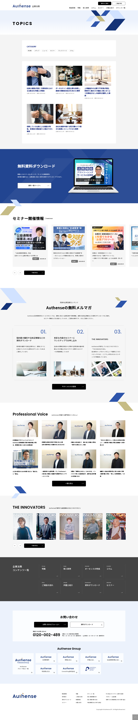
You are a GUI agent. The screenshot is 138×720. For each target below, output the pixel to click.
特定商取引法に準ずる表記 (94, 702)
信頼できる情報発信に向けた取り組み (115, 699)
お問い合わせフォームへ (51, 624)
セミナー (101, 8)
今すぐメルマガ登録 (69, 386)
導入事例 (86, 8)
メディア (37, 50)
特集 (79, 8)
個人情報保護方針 (92, 696)
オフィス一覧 (90, 694)
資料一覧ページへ (34, 186)
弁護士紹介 (110, 8)
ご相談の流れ (79, 696)
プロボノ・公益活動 (111, 696)
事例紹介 (64, 696)
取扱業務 (64, 694)
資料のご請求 (104, 3)
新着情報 (78, 699)
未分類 (30, 50)
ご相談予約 (119, 3)
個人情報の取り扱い (92, 699)
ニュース (44, 50)
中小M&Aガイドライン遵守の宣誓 (114, 694)
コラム (93, 8)
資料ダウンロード (87, 624)
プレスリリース (62, 50)
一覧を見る (34, 273)
